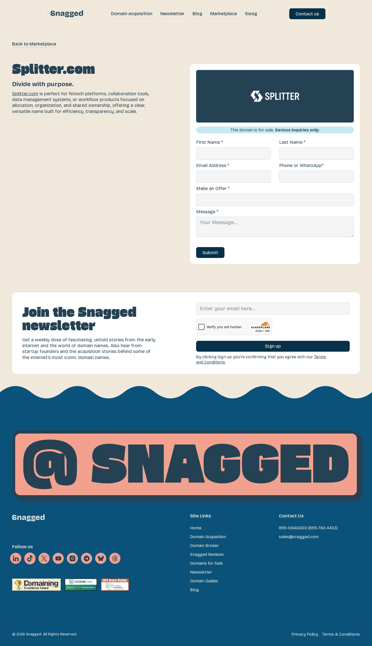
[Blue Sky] (100, 558)
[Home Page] (67, 13)
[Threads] (114, 558)
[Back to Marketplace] (34, 44)
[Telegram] (86, 558)
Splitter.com (25, 94)
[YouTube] (58, 558)
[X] (29, 559)
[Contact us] (307, 13)
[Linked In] (15, 558)
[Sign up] (273, 346)
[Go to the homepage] (28, 517)
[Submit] (210, 252)
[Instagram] (72, 558)
